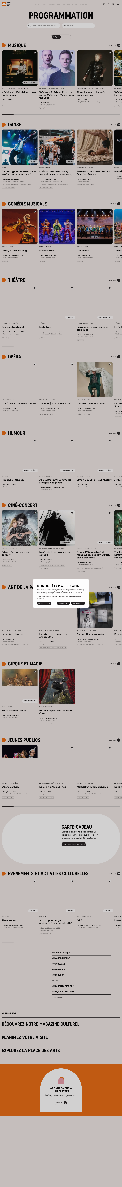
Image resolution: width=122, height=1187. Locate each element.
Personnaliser (44, 603)
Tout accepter (78, 603)
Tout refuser (63, 603)
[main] (61, 593)
